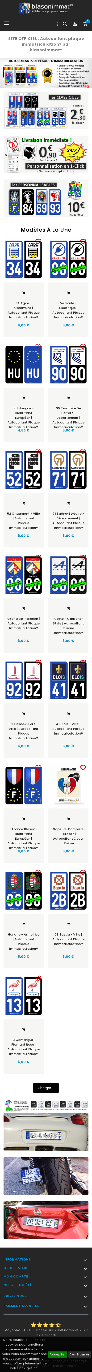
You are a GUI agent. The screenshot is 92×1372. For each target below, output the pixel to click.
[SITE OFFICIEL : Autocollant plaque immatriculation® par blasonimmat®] (46, 73)
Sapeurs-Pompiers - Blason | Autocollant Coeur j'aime (68, 836)
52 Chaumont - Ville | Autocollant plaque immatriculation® (23, 520)
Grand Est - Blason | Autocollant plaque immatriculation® (23, 623)
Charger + (46, 1088)
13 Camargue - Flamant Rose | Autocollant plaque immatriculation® (24, 1047)
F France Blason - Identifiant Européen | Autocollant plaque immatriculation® (24, 837)
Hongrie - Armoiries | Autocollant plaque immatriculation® (23, 941)
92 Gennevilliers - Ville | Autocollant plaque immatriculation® (23, 731)
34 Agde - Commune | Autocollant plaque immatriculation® (24, 310)
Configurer (79, 1354)
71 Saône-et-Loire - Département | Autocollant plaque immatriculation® (68, 520)
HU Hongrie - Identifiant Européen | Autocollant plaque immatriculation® (24, 416)
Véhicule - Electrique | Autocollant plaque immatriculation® (68, 310)
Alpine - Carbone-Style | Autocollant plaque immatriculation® (68, 625)
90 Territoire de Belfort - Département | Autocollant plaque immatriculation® (68, 416)
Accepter (58, 1354)
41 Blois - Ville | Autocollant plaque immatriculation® (68, 729)
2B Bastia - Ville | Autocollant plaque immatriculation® (68, 939)
